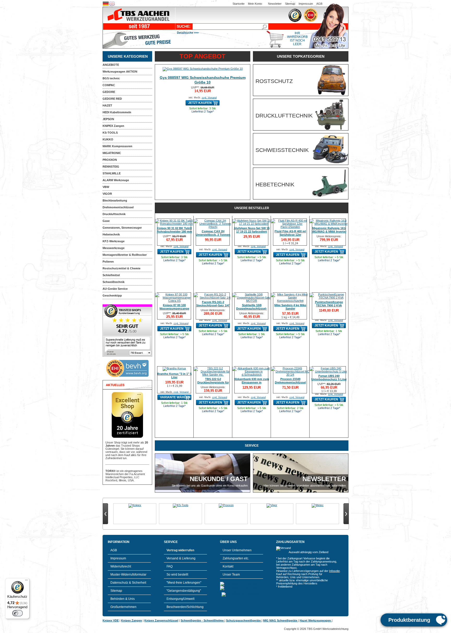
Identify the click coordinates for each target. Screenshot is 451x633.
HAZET (107, 105)
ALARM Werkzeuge (116, 180)
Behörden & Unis (122, 599)
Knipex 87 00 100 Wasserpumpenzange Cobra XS (174, 308)
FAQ (170, 566)
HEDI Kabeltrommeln (117, 112)
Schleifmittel (111, 275)
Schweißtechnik (113, 281)
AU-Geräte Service (115, 288)
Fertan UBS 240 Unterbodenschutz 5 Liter (329, 377)
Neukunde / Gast (219, 478)
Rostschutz (274, 81)
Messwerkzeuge (113, 248)
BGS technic (111, 78)
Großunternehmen (123, 607)
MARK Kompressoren (117, 146)
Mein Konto (255, 3)
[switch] (17, 613)
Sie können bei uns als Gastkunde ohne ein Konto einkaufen (210, 485)
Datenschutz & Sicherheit (128, 582)
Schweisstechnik (282, 150)
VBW (106, 186)
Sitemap (290, 3)
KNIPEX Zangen (113, 125)
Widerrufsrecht (120, 566)
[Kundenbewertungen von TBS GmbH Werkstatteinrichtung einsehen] (127, 355)
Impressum (306, 3)
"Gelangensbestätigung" (184, 591)
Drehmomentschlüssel (118, 207)
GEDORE (109, 91)
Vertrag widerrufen (180, 550)
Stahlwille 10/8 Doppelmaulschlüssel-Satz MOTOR (251, 308)
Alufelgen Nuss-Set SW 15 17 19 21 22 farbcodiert (252, 230)
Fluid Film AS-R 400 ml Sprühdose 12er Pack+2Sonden (290, 235)
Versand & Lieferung (181, 558)
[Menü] (26, 581)
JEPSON (108, 119)
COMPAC (109, 85)
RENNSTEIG (111, 166)
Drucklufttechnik (114, 214)
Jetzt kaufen (200, 103)
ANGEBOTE (111, 64)
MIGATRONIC (112, 153)
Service (252, 445)
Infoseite (334, 570)
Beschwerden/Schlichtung (185, 607)
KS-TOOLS (110, 132)
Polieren (108, 261)
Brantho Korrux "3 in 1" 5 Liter (174, 375)
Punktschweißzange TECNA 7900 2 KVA (329, 303)
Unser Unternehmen (237, 550)
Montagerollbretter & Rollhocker (125, 254)
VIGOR (107, 193)
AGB (319, 3)
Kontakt (228, 566)
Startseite (239, 3)
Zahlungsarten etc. (236, 558)
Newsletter (275, 3)
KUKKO (108, 139)
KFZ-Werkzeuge (113, 241)
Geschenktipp (112, 295)
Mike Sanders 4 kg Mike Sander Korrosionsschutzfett (290, 308)
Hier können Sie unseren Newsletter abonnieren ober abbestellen (305, 485)
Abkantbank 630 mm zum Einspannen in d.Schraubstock (251, 382)
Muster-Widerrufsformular (128, 574)
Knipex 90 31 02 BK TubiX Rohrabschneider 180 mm (174, 230)
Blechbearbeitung (115, 200)
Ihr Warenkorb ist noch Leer (297, 38)
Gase (106, 220)
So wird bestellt (177, 574)
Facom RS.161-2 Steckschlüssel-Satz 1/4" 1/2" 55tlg (213, 305)
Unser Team (231, 574)
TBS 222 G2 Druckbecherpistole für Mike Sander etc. (213, 382)
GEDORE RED (112, 98)
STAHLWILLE (112, 173)
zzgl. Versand (209, 97)
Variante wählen (175, 397)
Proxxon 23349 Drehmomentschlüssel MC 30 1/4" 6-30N (290, 382)
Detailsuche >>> (188, 32)
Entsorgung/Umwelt (180, 599)
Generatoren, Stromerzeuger (122, 227)
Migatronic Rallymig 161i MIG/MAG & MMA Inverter (329, 230)
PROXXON (110, 159)
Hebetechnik (111, 234)
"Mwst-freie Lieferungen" (184, 582)
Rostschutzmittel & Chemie (121, 268)
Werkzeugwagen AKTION (120, 71)
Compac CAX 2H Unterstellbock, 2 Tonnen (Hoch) (213, 235)
